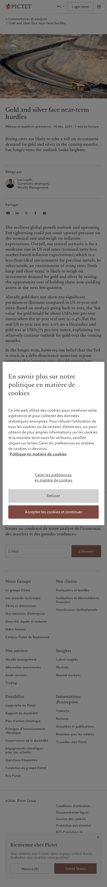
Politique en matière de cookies (38, 454)
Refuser (53, 495)
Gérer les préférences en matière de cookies (53, 477)
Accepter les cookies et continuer (53, 511)
